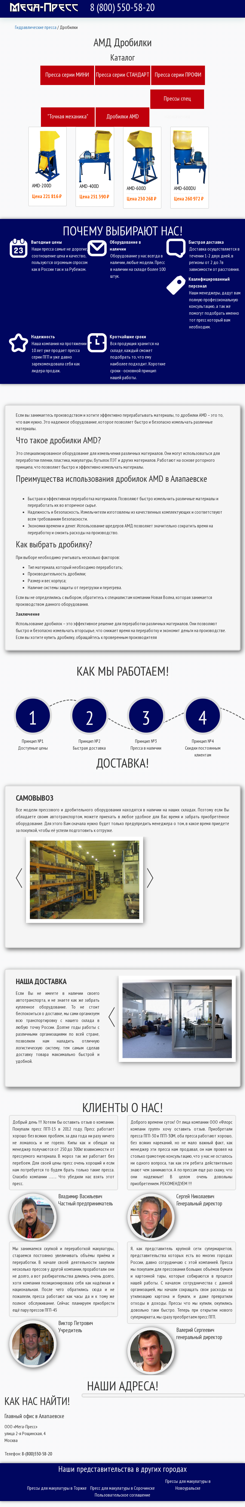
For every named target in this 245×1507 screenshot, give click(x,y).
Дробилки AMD (122, 116)
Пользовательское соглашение (122, 1495)
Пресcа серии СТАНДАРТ (122, 74)
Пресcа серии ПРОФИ (178, 74)
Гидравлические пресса (35, 27)
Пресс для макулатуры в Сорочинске (122, 1488)
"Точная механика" (68, 116)
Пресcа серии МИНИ (67, 74)
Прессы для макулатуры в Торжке (57, 1488)
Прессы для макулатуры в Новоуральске (188, 1484)
